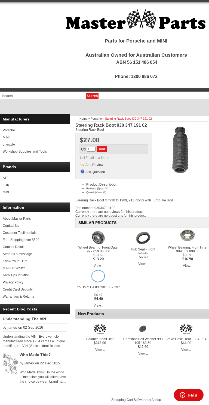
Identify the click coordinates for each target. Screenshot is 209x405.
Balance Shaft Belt (99, 339)
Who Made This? (35, 354)
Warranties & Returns (18, 296)
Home (83, 118)
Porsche (9, 130)
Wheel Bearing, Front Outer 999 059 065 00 (98, 249)
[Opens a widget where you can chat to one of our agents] (189, 395)
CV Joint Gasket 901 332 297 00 (98, 289)
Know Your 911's (15, 261)
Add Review (94, 165)
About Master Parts (17, 218)
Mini (6, 192)
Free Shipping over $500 (21, 240)
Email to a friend (97, 158)
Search (92, 96)
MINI (6, 137)
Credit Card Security (18, 289)
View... (98, 266)
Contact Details (14, 247)
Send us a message (17, 254)
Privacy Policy (13, 282)
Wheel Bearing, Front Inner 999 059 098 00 (188, 249)
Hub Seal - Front (143, 249)
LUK (6, 185)
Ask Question (95, 172)
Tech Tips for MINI (16, 275)
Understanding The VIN (24, 319)
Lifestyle (9, 144)
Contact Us (11, 226)
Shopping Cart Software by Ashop (136, 400)
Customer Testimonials (19, 233)
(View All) (102, 188)
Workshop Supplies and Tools (25, 151)
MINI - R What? (14, 268)
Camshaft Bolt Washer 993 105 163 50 (143, 341)
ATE (6, 178)
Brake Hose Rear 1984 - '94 (186, 339)
